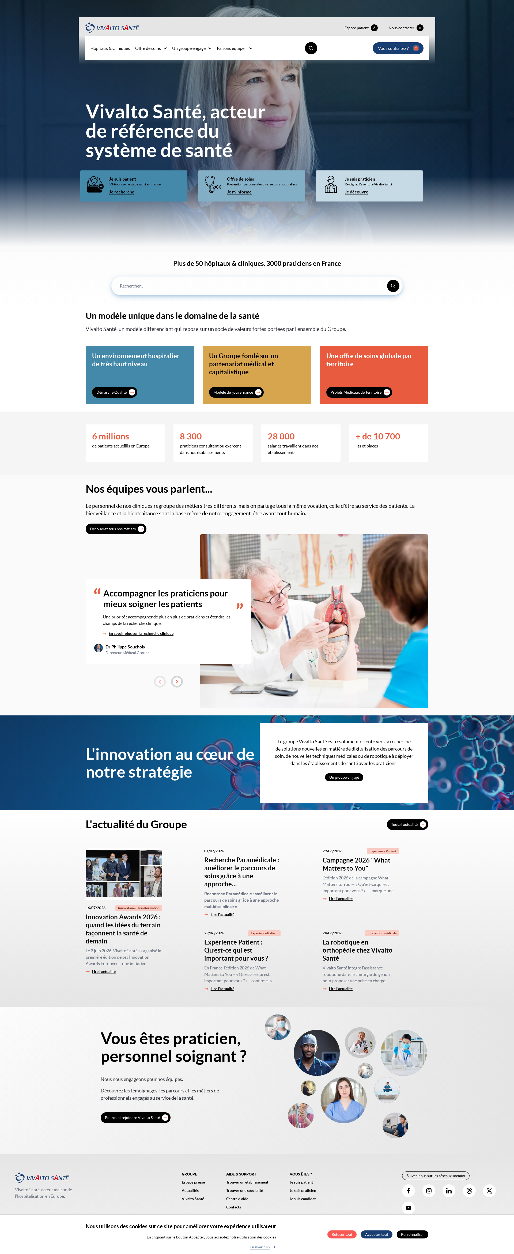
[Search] (393, 286)
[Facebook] (408, 1190)
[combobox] (257, 286)
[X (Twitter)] (489, 1190)
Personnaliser (412, 1235)
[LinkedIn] (449, 1190)
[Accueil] (112, 27)
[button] (160, 681)
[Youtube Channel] (408, 1207)
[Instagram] (428, 1190)
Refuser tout (342, 1235)
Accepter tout (376, 1235)
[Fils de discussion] (469, 1190)
